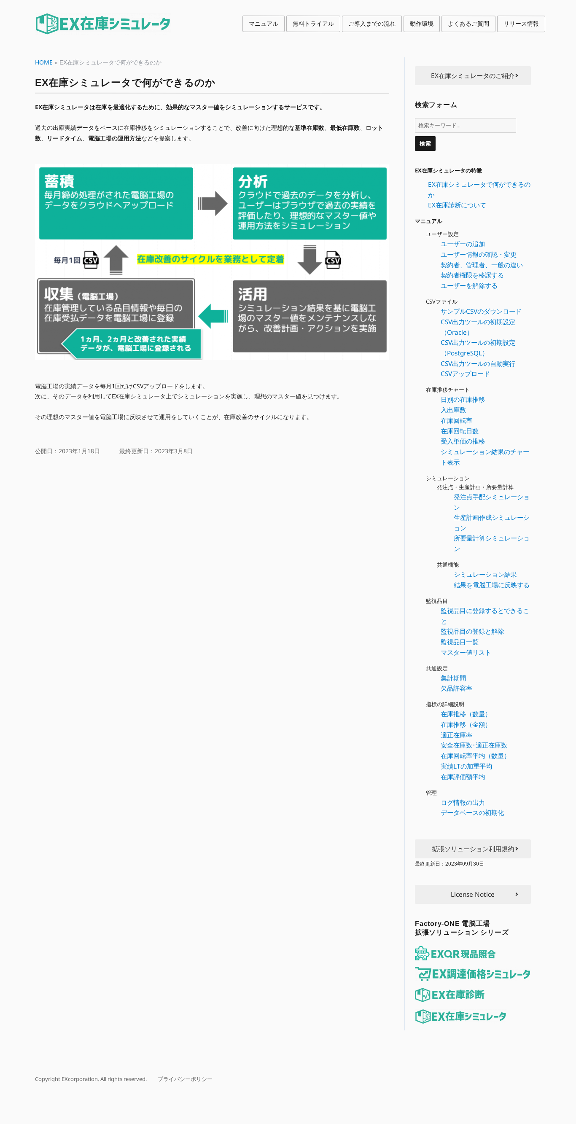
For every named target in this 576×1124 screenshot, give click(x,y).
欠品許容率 (456, 688)
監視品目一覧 (460, 641)
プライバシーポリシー (185, 1079)
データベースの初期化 (472, 812)
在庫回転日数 (460, 430)
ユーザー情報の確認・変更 (479, 254)
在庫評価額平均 (463, 776)
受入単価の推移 (463, 441)
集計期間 (453, 678)
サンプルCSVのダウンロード (481, 311)
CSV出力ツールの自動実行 (478, 363)
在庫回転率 (456, 420)
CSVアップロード (465, 373)
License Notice (473, 894)
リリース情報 (521, 23)
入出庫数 (453, 410)
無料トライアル (313, 23)
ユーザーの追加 (463, 243)
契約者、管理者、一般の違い (482, 265)
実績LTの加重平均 (466, 766)
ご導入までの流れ (372, 23)
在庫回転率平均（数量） (475, 755)
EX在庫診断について (457, 205)
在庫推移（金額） (466, 724)
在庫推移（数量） (466, 714)
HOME (44, 62)
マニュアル (263, 23)
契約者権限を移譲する (472, 275)
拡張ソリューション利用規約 (473, 848)
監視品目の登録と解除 (472, 631)
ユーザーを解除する (469, 285)
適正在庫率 (456, 735)
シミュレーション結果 (485, 574)
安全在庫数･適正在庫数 (474, 745)
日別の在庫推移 (463, 399)
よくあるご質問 (468, 23)
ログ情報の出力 (463, 802)
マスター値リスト (466, 652)
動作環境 (421, 23)
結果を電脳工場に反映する (492, 585)
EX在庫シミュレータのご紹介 (472, 75)
